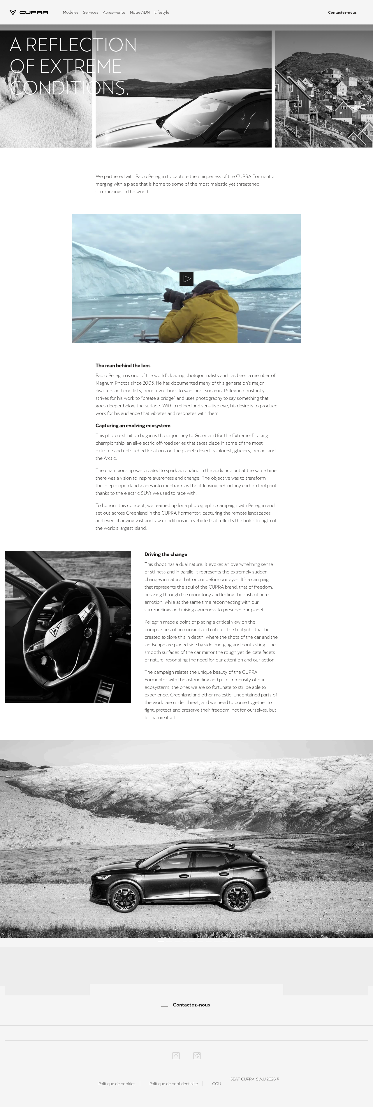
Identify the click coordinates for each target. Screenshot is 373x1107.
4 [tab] (185, 943)
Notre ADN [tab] (140, 12)
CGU (216, 1083)
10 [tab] (233, 943)
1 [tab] (161, 943)
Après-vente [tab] (114, 12)
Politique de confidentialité (173, 1083)
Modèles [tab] (70, 12)
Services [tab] (90, 12)
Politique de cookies (116, 1083)
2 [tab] (169, 943)
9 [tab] (225, 943)
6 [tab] (200, 943)
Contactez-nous (342, 12)
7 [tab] (209, 943)
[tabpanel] (186, 839)
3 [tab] (177, 943)
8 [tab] (217, 943)
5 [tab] (192, 943)
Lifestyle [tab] (161, 12)
